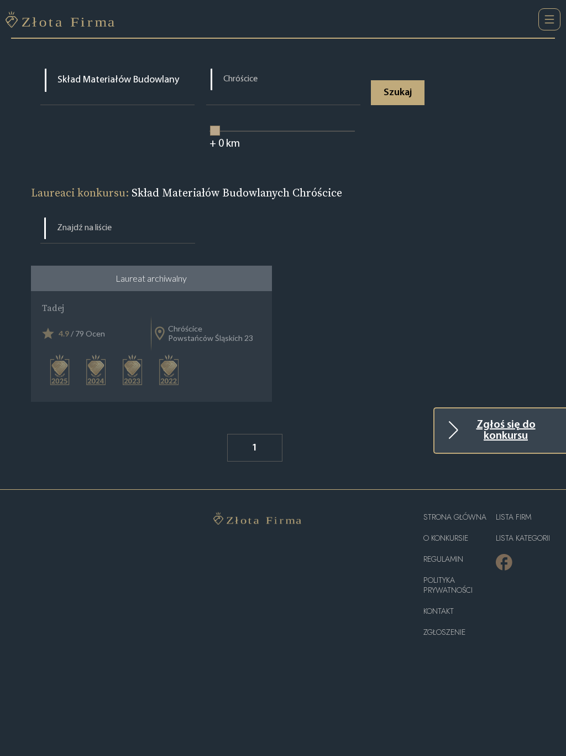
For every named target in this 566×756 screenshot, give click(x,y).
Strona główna (454, 517)
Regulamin (443, 559)
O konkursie (445, 538)
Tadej (53, 308)
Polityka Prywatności (448, 585)
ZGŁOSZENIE (444, 632)
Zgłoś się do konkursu (506, 431)
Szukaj (398, 93)
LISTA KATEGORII (523, 538)
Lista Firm (513, 517)
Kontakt (438, 611)
